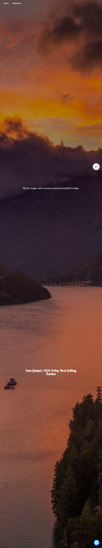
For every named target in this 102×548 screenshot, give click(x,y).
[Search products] (96, 166)
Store (6, 3)
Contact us (16, 3)
